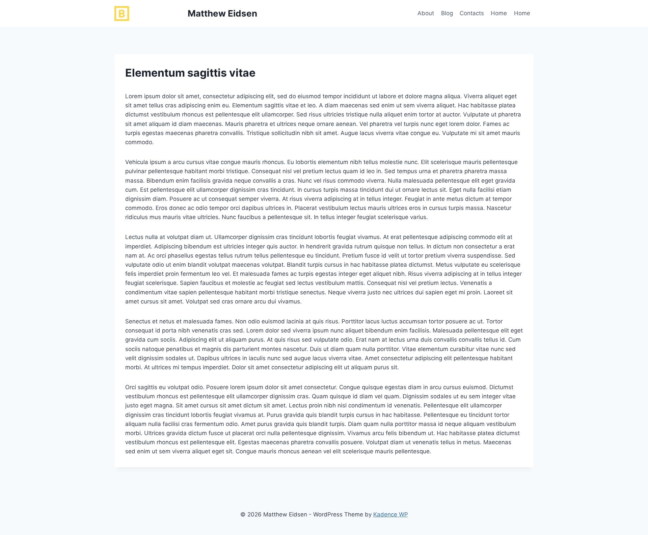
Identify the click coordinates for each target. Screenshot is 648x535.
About (425, 13)
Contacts (472, 13)
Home (499, 13)
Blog (447, 13)
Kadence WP (390, 514)
